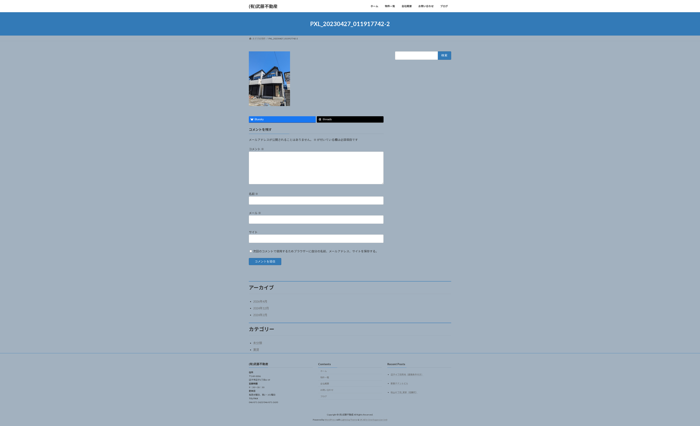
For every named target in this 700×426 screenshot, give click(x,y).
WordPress (330, 419)
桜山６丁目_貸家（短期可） (404, 392)
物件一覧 (324, 377)
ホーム (323, 371)
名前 (253, 194)
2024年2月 (260, 314)
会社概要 (324, 383)
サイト (253, 232)
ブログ (323, 396)
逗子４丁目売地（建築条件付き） (407, 374)
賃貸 (256, 349)
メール (255, 213)
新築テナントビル (399, 383)
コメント (256, 149)
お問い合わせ (326, 390)
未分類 (257, 343)
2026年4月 (260, 301)
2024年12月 (261, 308)
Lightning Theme (349, 419)
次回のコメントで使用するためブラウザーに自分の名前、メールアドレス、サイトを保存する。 (315, 251)
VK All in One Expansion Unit (373, 419)
